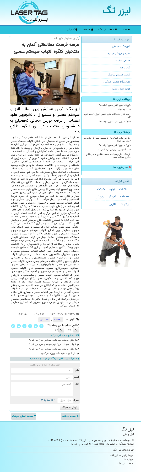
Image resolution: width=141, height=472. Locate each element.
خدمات (87, 30)
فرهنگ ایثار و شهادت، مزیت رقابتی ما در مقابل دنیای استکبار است (108, 155)
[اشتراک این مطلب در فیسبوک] (30, 326)
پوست (57, 319)
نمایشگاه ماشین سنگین (117, 82)
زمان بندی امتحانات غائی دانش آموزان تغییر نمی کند (107, 115)
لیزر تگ (117, 11)
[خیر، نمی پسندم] (61, 329)
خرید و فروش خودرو (119, 53)
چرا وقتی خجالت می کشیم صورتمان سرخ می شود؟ (53, 340)
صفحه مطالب (69, 416)
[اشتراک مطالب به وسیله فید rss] (13, 326)
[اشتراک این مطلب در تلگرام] (35, 326)
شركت (101, 189)
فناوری (112, 204)
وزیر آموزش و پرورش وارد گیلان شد (113, 150)
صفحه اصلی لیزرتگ (23, 416)
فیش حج (125, 68)
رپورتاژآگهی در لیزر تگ (121, 455)
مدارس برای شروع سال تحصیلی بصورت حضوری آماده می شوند (107, 139)
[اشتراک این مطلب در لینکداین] (18, 326)
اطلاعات (124, 189)
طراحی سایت (123, 60)
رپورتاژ (100, 196)
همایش (44, 319)
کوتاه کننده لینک (121, 89)
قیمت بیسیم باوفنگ (119, 75)
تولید (112, 189)
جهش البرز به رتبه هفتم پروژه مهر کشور (59, 353)
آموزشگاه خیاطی (121, 46)
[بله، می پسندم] (76, 329)
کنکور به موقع (124, 110)
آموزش (71, 30)
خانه (125, 30)
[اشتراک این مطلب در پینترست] (41, 326)
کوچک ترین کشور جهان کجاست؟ (114, 105)
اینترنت (125, 204)
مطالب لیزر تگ (106, 30)
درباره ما (128, 460)
